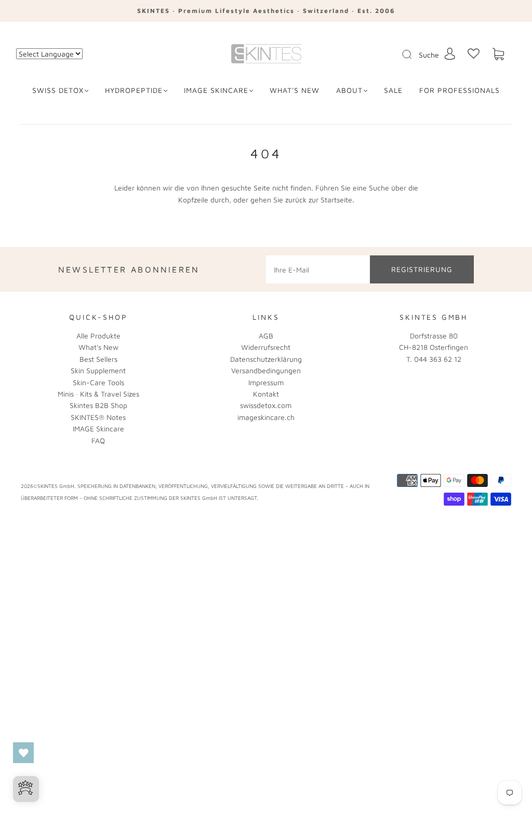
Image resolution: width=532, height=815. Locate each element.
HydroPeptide (134, 90)
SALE (393, 90)
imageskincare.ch (266, 417)
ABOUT (349, 90)
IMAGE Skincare (216, 90)
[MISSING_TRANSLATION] (403, 55)
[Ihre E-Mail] (318, 269)
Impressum (266, 382)
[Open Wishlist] (23, 752)
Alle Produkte (98, 335)
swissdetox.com (265, 405)
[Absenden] (413, 54)
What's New (98, 347)
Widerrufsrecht (265, 347)
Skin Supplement (98, 370)
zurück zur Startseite (318, 199)
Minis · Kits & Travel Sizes (98, 393)
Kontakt (266, 393)
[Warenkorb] (498, 54)
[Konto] (449, 53)
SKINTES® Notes (98, 417)
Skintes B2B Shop (98, 405)
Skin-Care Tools (98, 382)
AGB (266, 335)
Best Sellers (98, 359)
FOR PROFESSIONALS (459, 90)
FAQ (98, 440)
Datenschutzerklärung (266, 359)
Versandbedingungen (266, 370)
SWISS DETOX (58, 90)
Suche (429, 54)
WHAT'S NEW (295, 90)
